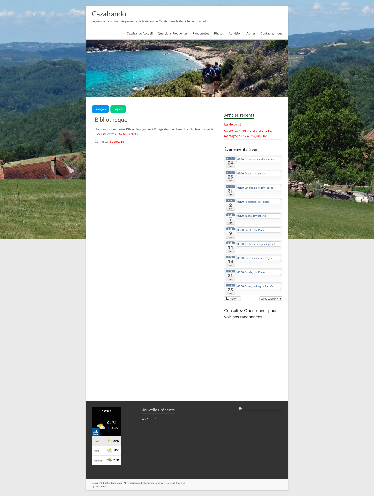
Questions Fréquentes (173, 33)
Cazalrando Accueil (140, 33)
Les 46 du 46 (232, 124)
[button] (232, 299)
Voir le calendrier (270, 298)
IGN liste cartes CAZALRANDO (116, 134)
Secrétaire (117, 141)
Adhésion (235, 33)
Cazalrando (109, 14)
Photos (219, 33)
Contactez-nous (271, 33)
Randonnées (200, 33)
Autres (251, 33)
